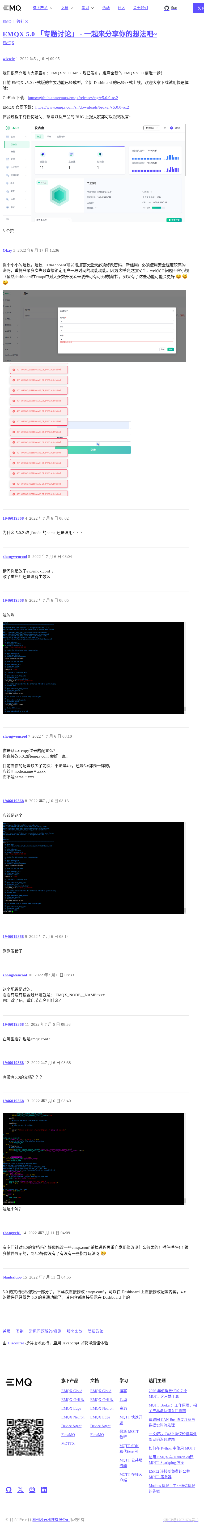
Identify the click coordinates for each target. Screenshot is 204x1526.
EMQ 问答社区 (15, 21)
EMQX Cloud (71, 1391)
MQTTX (68, 1444)
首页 (7, 1331)
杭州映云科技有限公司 (51, 1520)
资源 (123, 1408)
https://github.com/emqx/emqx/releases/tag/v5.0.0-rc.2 (73, 98)
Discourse (16, 1343)
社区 (121, 8)
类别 (20, 1331)
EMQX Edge (71, 1408)
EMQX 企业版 (72, 1400)
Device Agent (71, 1426)
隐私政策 (96, 1331)
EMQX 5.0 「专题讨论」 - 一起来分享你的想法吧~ (80, 34)
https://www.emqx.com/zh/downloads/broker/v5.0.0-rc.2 (82, 107)
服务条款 (75, 1331)
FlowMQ (68, 1435)
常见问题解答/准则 (45, 1331)
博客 (123, 1391)
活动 (106, 8)
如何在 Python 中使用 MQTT (172, 1448)
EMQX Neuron (72, 1417)
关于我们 (140, 8)
